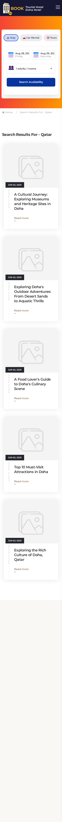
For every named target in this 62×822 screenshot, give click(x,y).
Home (8, 112)
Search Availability (31, 82)
